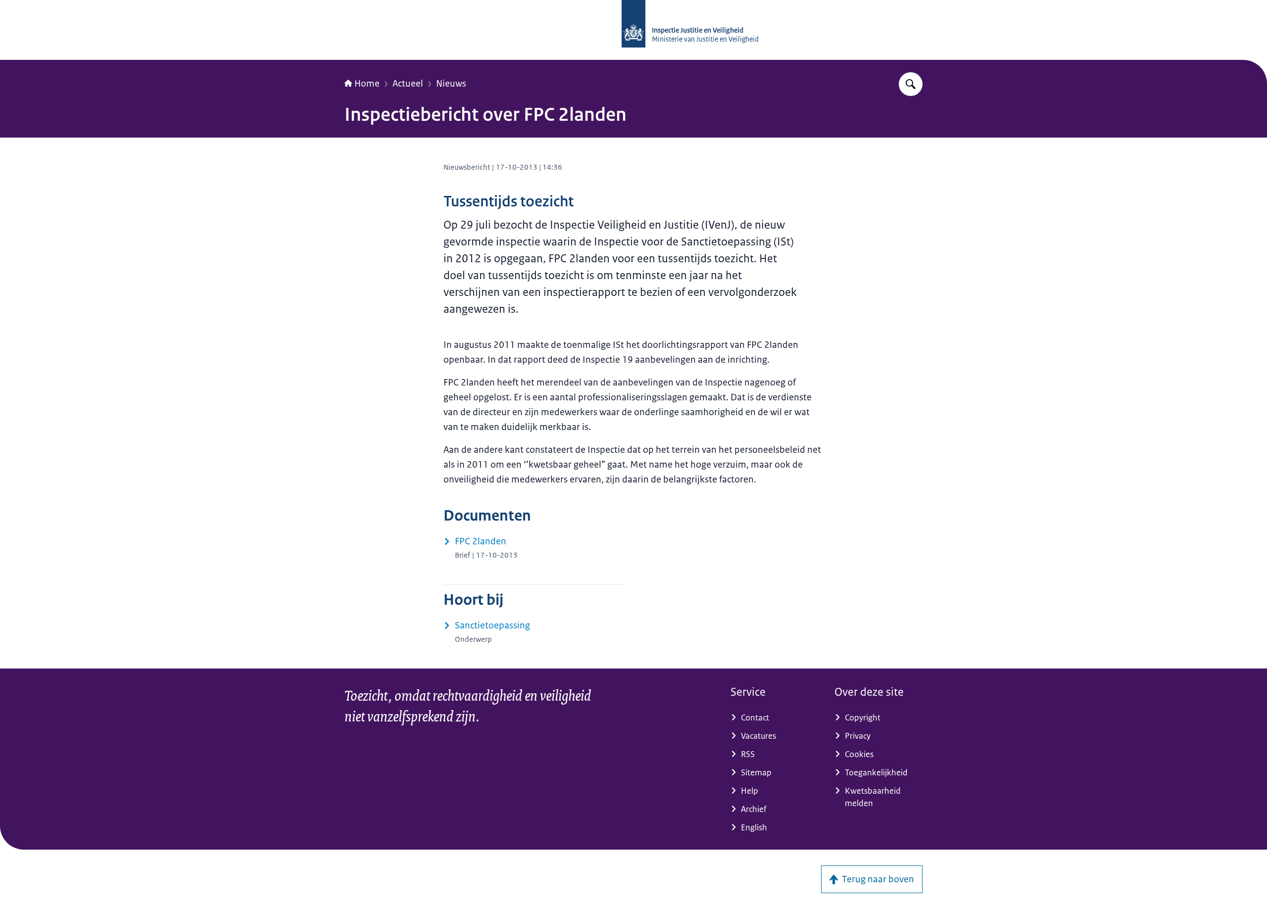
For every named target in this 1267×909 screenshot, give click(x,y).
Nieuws (451, 84)
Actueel (407, 84)
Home (367, 84)
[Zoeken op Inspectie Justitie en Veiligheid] (911, 84)
